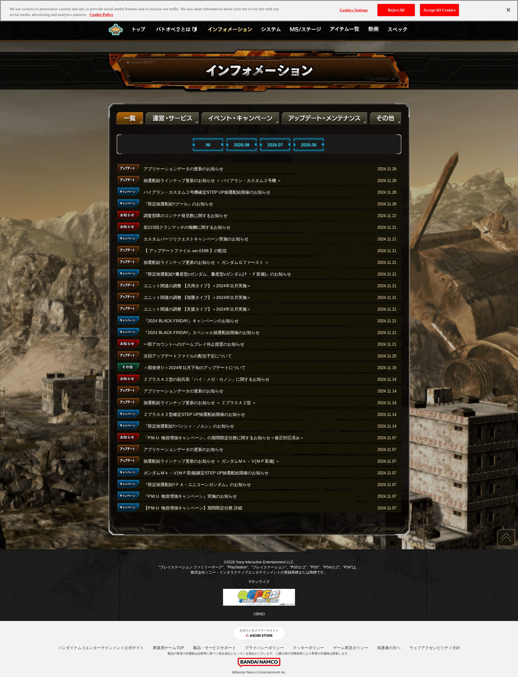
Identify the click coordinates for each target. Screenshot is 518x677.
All (208, 144)
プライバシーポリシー (264, 647)
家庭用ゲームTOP (168, 647)
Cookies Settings (354, 10)
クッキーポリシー (308, 647)
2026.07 (275, 144)
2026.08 (241, 144)
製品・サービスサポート (214, 647)
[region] (259, 10)
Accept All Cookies (439, 10)
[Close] (508, 9)
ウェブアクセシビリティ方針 (434, 647)
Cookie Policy (101, 15)
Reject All (396, 10)
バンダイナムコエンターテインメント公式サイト (101, 647)
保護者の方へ (388, 647)
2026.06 (309, 144)
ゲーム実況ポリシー (350, 647)
